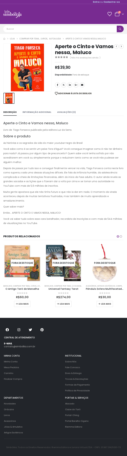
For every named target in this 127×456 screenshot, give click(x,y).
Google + (76, 85)
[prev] (116, 46)
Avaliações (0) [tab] (66, 112)
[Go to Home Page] (4, 39)
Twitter (63, 85)
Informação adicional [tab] (36, 112)
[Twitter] (30, 329)
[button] (117, 236)
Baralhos (7, 286)
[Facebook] (7, 329)
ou (106, 1)
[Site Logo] (12, 14)
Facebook (57, 85)
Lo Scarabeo (77, 286)
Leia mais (24, 303)
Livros (34, 286)
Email (82, 85)
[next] (121, 46)
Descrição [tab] (10, 112)
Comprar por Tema (21, 286)
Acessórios (91, 286)
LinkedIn (69, 85)
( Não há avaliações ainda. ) (85, 57)
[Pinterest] (42, 329)
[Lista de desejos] (109, 14)
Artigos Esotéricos (106, 286)
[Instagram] (19, 329)
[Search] (120, 29)
